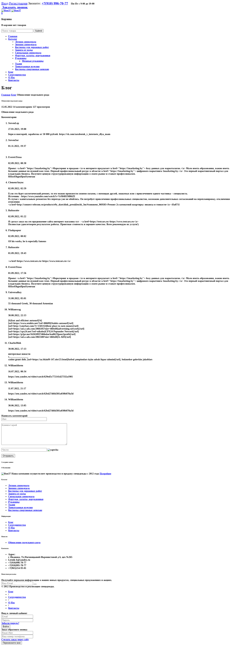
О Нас (11, 527)
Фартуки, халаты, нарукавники (32, 55)
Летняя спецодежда (25, 42)
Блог (13, 95)
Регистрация (18, 3)
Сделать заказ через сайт (15, 639)
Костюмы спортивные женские (32, 69)
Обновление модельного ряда (24, 542)
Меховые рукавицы (33, 61)
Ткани (18, 64)
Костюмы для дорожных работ (32, 47)
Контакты (13, 530)
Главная (5, 95)
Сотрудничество (17, 525)
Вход (4, 3)
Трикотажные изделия (27, 66)
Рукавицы (20, 58)
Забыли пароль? (10, 623)
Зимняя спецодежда (25, 44)
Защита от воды (24, 50)
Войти (6, 626)
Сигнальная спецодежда (28, 53)
